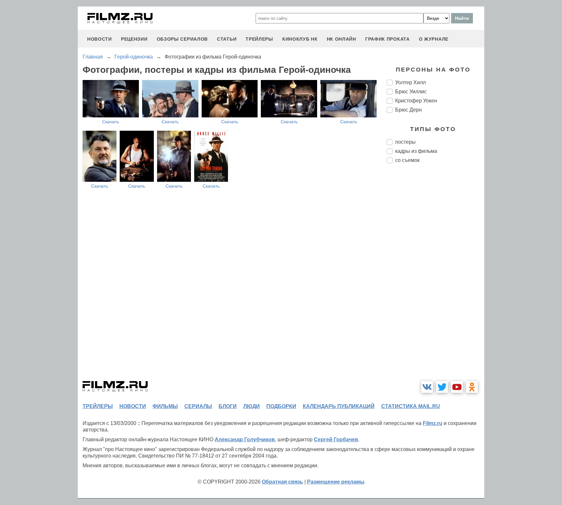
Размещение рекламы (336, 482)
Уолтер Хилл (410, 82)
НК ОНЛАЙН (341, 39)
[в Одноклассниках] (472, 387)
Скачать (110, 121)
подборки (281, 406)
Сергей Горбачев (336, 439)
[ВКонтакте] (427, 387)
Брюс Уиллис (411, 91)
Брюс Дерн (408, 110)
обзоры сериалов (182, 39)
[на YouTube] (457, 387)
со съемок (407, 160)
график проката (387, 39)
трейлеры (259, 39)
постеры (405, 142)
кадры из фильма (416, 151)
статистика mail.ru (410, 406)
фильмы (165, 406)
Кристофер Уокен (416, 100)
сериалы (198, 406)
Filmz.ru (432, 423)
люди (251, 406)
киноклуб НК (300, 39)
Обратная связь (282, 482)
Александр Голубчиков (245, 439)
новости (99, 39)
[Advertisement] (435, 277)
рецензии (134, 39)
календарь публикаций (339, 406)
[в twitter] (442, 387)
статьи (226, 39)
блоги (228, 406)
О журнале (433, 39)
